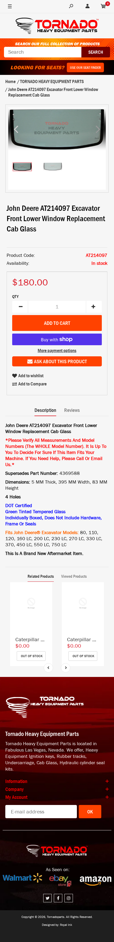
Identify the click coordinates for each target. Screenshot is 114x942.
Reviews (72, 410)
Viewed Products (74, 576)
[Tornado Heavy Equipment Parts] (57, 26)
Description (45, 410)
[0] (103, 6)
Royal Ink (66, 925)
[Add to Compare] (46, 591)
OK (90, 811)
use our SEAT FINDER (85, 67)
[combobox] (42, 52)
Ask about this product (60, 361)
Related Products (41, 576)
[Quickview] (45, 613)
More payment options (57, 350)
